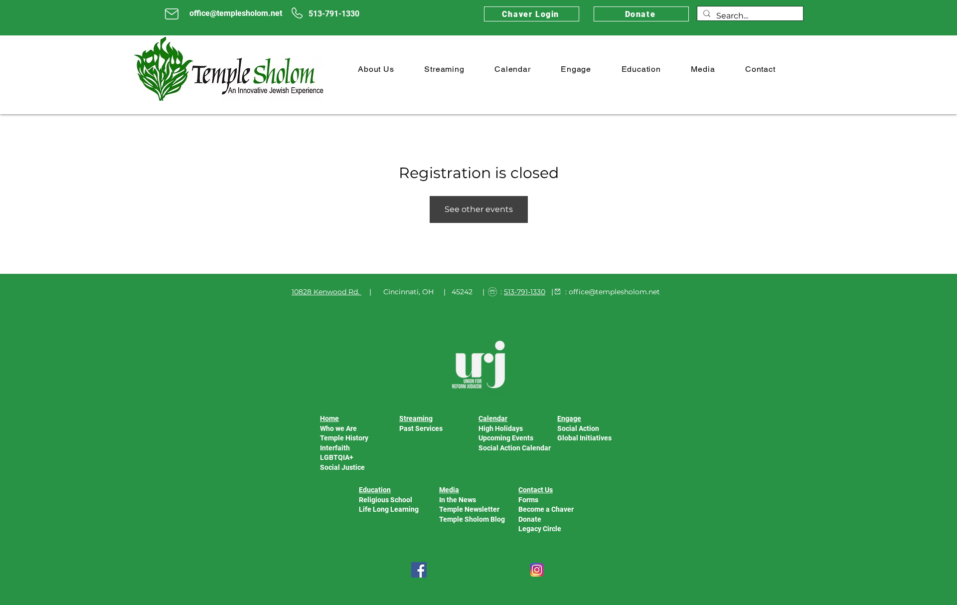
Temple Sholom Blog (472, 519)
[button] (376, 69)
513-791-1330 (524, 291)
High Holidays (500, 428)
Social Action (578, 428)
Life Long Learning (389, 509)
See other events (479, 209)
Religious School (385, 500)
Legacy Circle (539, 529)
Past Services (421, 428)
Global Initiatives (584, 438)
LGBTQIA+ (336, 457)
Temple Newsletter (469, 509)
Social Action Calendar (514, 448)
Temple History (344, 438)
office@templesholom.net (614, 291)
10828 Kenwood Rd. (325, 291)
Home (329, 418)
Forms (528, 500)
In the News (457, 500)
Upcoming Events (505, 438)
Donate (529, 519)
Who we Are (338, 428)
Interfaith (335, 448)
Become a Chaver (546, 509)
